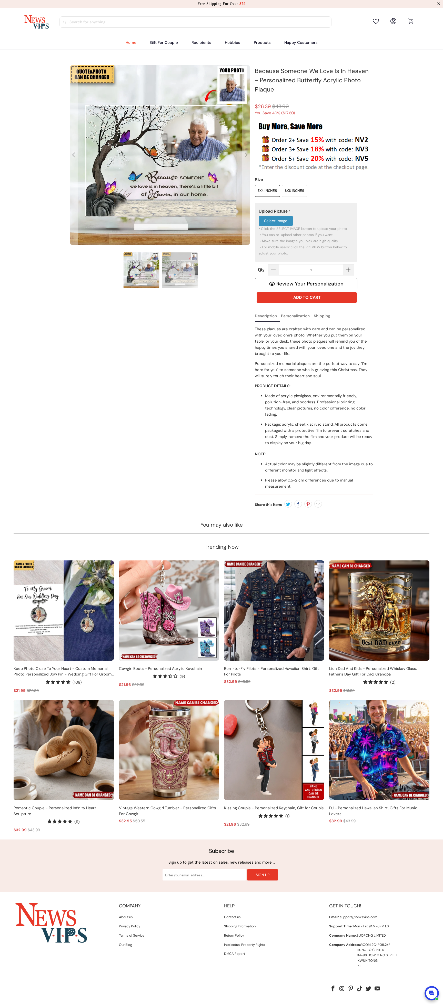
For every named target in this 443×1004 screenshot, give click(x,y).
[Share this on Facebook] (298, 504)
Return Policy (234, 935)
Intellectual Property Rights (244, 944)
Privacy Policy (129, 926)
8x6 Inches (294, 191)
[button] (201, 42)
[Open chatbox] (432, 993)
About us (126, 917)
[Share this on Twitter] (288, 504)
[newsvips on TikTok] (360, 989)
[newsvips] (36, 22)
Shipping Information (240, 926)
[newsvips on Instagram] (342, 989)
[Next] (246, 155)
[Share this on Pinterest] (308, 504)
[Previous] (74, 155)
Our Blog (125, 944)
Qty (261, 270)
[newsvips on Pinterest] (351, 989)
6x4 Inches (267, 191)
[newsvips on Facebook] (333, 989)
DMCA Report (234, 953)
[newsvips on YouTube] (377, 989)
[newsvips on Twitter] (368, 989)
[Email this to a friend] (318, 504)
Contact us (232, 917)
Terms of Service (131, 935)
